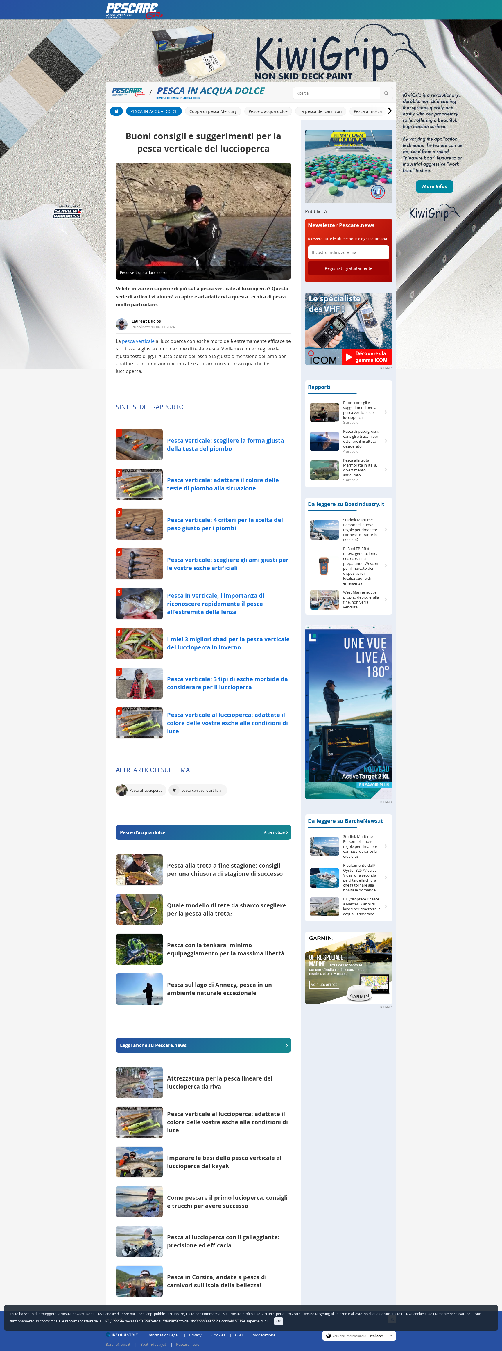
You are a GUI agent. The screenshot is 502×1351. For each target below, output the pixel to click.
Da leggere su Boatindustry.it (346, 504)
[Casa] (116, 111)
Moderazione (263, 1335)
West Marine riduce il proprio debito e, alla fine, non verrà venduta (361, 600)
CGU (239, 1335)
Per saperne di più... (256, 1321)
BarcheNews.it (118, 1344)
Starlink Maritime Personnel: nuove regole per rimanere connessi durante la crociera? (360, 529)
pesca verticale (138, 341)
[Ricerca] (386, 93)
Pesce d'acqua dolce (268, 111)
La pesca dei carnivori (321, 111)
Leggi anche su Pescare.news (153, 1045)
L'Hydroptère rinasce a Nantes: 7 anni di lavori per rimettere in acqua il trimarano (362, 906)
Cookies (218, 1335)
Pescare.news (187, 1344)
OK (278, 1321)
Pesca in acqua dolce (154, 111)
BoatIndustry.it (153, 1344)
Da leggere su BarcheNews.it (345, 821)
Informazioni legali (163, 1335)
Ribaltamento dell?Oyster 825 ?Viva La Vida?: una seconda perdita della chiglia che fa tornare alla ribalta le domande (359, 878)
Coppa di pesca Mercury (213, 111)
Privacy (195, 1335)
